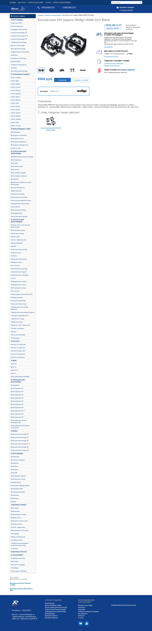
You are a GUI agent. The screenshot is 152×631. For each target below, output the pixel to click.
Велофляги (15, 179)
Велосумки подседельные (20, 145)
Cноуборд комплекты (18, 558)
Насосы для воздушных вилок (21, 200)
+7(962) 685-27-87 (69, 7)
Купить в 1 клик (81, 80)
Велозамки (14, 163)
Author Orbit (15, 103)
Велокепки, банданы (18, 460)
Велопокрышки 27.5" (18, 411)
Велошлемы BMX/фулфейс (20, 485)
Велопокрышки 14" (17, 391)
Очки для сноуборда (18, 564)
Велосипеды (17, 20)
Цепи (14, 360)
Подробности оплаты (111, 56)
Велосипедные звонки (18, 172)
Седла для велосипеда (19, 304)
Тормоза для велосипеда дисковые (19, 308)
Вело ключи (15, 508)
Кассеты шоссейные (18, 357)
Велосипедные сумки (21, 129)
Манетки (14, 256)
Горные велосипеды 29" (19, 39)
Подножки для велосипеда (20, 203)
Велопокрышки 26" (17, 407)
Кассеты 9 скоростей (18, 354)
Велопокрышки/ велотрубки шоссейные (20, 426)
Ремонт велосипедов (62, 2)
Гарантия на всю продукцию (113, 63)
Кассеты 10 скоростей (18, 344)
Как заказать (108, 47)
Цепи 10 (13, 364)
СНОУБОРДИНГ (17, 555)
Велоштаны (15, 498)
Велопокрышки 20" (17, 401)
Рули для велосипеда (18, 300)
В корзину (62, 80)
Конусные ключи (16, 524)
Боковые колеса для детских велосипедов (20, 226)
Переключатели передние (20, 275)
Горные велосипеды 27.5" (19, 36)
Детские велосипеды (18, 45)
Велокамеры (15, 385)
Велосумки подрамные (18, 142)
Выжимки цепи (16, 517)
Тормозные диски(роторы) (20, 315)
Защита (13, 501)
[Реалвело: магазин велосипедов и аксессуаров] (18, 10)
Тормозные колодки (17, 319)
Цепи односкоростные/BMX (20, 376)
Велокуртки (15, 463)
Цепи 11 (13, 367)
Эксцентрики (15, 338)
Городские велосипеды (19, 42)
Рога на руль (15, 291)
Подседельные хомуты (18, 281)
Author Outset (15, 106)
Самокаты (14, 55)
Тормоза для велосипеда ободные (22, 312)
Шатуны (13, 331)
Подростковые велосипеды (20, 52)
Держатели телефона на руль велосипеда (21, 183)
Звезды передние (17, 243)
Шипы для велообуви (18, 335)
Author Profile (15, 109)
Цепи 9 (13, 373)
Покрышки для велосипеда (18, 381)
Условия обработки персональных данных (123, 605)
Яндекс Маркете (127, 70)
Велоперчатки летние (18, 479)
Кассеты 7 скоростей (18, 347)
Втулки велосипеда (17, 233)
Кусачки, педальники (18, 527)
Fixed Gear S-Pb (16, 23)
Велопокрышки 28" (17, 414)
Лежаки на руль (16, 252)
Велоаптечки (15, 511)
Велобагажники (16, 160)
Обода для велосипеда (19, 259)
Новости (81, 616)
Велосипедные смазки (18, 514)
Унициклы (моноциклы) (19, 64)
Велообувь (14, 469)
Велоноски (14, 466)
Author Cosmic (15, 87)
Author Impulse (16, 93)
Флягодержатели (16, 213)
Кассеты (16, 341)
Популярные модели (21, 74)
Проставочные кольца (18, 288)
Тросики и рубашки (17, 328)
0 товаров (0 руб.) (126, 10)
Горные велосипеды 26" (19, 32)
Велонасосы (15, 169)
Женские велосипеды (18, 48)
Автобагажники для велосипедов (22, 156)
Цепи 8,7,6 (14, 370)
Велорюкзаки (15, 132)
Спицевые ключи (16, 540)
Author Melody (15, 100)
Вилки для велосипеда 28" (20, 447)
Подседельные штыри (18, 284)
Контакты (22, 2)
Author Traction (16, 125)
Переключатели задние (19, 272)
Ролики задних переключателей (21, 294)
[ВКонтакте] (80, 623)
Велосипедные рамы (18, 230)
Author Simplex (16, 116)
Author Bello (15, 81)
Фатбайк (14, 68)
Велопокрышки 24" (17, 404)
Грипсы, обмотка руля (18, 240)
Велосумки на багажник (19, 135)
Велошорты (15, 495)
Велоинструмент (19, 505)
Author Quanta (15, 113)
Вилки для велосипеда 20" (20, 434)
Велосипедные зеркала (19, 176)
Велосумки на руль (17, 138)
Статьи (48, 2)
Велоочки (14, 473)
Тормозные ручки (17, 322)
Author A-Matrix (16, 77)
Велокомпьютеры (17, 166)
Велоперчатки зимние (18, 476)
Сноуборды (15, 568)
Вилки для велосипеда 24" (20, 437)
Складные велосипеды (18, 58)
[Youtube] (86, 623)
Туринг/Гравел (16, 61)
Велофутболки (16, 482)
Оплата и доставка (35, 2)
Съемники (14, 548)
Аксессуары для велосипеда (18, 152)
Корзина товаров (127, 7)
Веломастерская (19, 552)
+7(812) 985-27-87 (48, 7)
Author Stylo (15, 122)
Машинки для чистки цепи (20, 530)
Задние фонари (16, 191)
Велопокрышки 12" (17, 388)
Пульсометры (15, 207)
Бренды (13, 2)
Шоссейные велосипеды (19, 71)
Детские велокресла (18, 187)
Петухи (13, 278)
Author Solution (16, 119)
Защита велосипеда (18, 194)
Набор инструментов (18, 537)
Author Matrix (15, 97)
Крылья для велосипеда (19, 197)
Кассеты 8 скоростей (18, 351)
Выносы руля (15, 236)
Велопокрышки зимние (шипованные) (18, 421)
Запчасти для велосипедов (17, 221)
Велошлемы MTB (17, 489)
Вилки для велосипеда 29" (20, 450)
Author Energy (15, 90)
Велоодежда (17, 453)
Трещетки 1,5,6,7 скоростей (20, 325)
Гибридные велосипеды (19, 29)
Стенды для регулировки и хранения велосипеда (20, 544)
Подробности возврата (112, 65)
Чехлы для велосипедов (19, 216)
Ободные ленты (16, 262)
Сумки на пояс (16, 148)
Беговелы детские (17, 26)
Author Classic (15, 84)
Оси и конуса (15, 265)
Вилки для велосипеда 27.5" (20, 444)
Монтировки (15, 533)
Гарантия (81, 609)
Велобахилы (15, 457)
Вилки (14, 431)
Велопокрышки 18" (17, 398)
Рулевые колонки (17, 297)
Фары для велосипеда (18, 210)
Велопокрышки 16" (17, 395)
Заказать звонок (112, 28)
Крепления (14, 561)
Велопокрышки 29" (17, 417)
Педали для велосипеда (19, 268)
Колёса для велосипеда (19, 249)
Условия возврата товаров (88, 611)
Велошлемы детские (18, 492)
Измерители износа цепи (19, 521)
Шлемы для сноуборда (18, 571)
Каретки (13, 246)
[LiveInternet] (112, 602)
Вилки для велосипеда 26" (20, 440)
